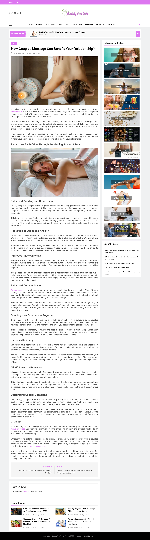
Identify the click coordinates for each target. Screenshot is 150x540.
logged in (25, 491)
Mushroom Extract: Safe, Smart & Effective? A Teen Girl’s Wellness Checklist (36, 521)
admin (15, 53)
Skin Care (89, 25)
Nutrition (100, 25)
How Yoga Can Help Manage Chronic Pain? (119, 263)
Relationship (50, 25)
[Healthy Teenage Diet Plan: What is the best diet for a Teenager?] (33, 35)
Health (39, 25)
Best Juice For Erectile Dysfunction (117, 268)
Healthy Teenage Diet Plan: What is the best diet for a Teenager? (63, 32)
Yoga (67, 25)
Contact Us (111, 25)
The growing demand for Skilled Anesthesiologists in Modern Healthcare (81, 521)
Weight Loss (77, 25)
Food (60, 25)
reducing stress (18, 429)
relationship (16, 111)
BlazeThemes (88, 536)
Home (31, 25)
